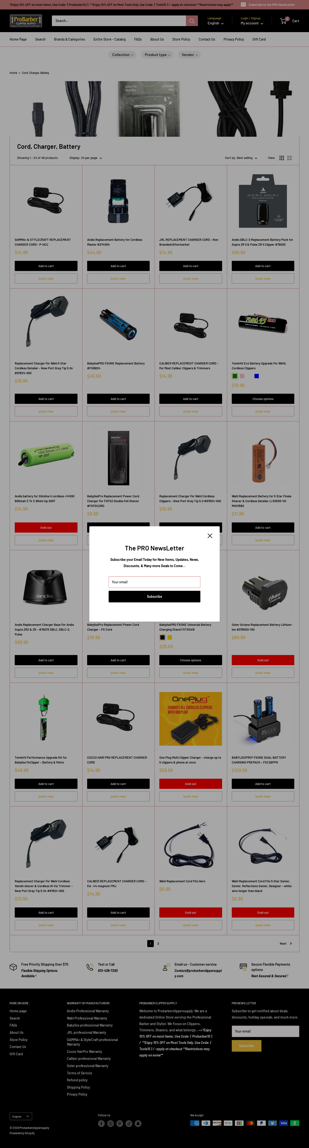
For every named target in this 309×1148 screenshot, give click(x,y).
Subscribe (154, 596)
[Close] (210, 535)
